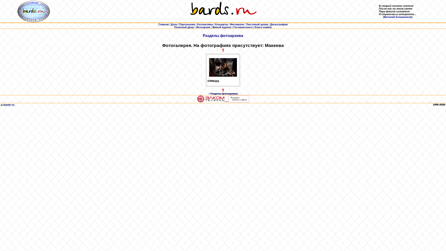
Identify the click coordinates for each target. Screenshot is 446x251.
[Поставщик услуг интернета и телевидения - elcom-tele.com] (211, 101)
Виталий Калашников (398, 17)
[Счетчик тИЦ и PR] (239, 101)
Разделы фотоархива (223, 36)
